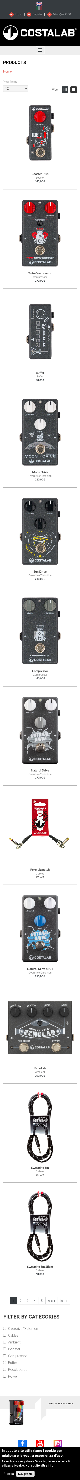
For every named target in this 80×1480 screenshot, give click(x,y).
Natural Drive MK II (40, 969)
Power (13, 1376)
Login (18, 14)
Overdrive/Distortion (23, 1329)
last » (63, 1300)
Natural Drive (40, 770)
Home (7, 71)
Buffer (40, 372)
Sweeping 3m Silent (40, 1266)
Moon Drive (40, 472)
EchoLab (40, 1068)
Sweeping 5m (40, 1167)
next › (51, 1300)
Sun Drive (40, 571)
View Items (10, 81)
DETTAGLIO (51, 1414)
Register (37, 14)
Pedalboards (17, 1370)
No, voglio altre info (39, 1465)
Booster (14, 1349)
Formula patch (40, 869)
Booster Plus (40, 174)
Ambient (14, 1342)
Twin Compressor (40, 273)
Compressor (40, 671)
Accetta (9, 1474)
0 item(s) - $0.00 (62, 14)
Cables (13, 1335)
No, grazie (25, 1474)
